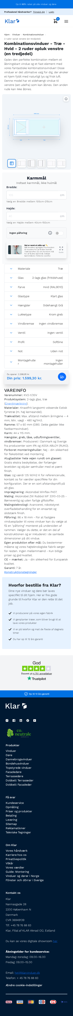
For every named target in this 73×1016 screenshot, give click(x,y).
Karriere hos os (16, 855)
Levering (11, 819)
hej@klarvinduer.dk (27, 972)
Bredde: (11, 187)
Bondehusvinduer (17, 763)
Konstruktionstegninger (20, 572)
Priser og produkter (19, 811)
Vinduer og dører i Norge (22, 876)
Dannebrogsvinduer (19, 759)
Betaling (11, 815)
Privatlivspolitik (16, 859)
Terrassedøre (14, 776)
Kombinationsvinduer (33, 34)
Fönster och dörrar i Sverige (25, 880)
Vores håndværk (16, 850)
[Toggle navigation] (65, 21)
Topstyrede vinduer (19, 767)
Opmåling (12, 807)
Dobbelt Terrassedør (19, 780)
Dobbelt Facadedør (19, 784)
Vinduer (16, 34)
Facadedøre (13, 772)
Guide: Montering (17, 871)
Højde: (10, 208)
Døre (9, 755)
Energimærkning (16, 403)
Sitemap (11, 824)
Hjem (6, 34)
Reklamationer (16, 828)
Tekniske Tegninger (18, 832)
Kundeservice (15, 803)
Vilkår (9, 863)
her (55, 941)
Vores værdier (15, 867)
